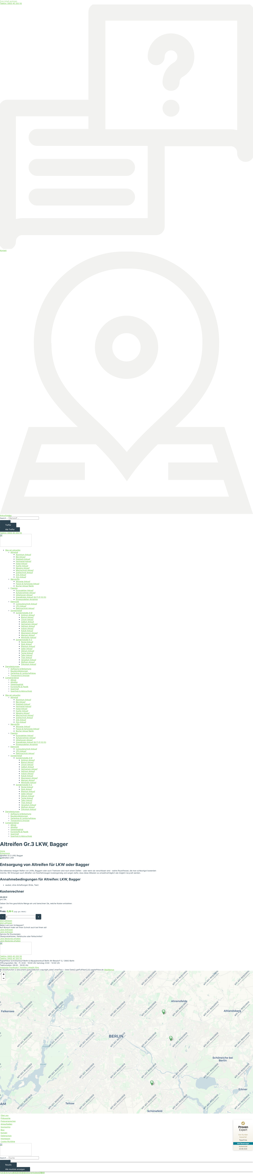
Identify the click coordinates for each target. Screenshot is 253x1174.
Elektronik (15, 601)
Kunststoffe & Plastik (19, 686)
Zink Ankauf (21, 575)
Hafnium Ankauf (28, 626)
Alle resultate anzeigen (15, 1169)
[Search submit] (5, 521)
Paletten (14, 588)
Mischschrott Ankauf (24, 570)
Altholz (13, 680)
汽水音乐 (3, 1172)
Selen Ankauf (26, 648)
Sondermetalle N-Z (24, 639)
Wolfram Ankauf (28, 662)
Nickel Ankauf (27, 642)
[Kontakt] (126, 248)
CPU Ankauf (21, 606)
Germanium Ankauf (29, 624)
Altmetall (14, 552)
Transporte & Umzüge (20, 675)
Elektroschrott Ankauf (25, 608)
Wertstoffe (15, 579)
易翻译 (42, 1172)
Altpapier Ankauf (23, 581)
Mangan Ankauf (28, 635)
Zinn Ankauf (21, 577)
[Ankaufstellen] (126, 513)
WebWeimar (109, 970)
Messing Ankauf (23, 568)
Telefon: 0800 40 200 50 (11, 3)
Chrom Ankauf (27, 619)
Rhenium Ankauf (28, 646)
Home (2, 851)
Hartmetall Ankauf (23, 561)
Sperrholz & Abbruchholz (21, 691)
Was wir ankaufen (12, 550)
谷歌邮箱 (22, 1172)
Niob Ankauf (26, 644)
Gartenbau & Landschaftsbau (23, 673)
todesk (36, 1172)
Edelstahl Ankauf (23, 559)
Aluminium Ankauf (23, 554)
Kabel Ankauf (21, 563)
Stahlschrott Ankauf (24, 572)
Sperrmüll (15, 689)
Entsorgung (5, 853)
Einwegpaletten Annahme (27, 599)
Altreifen (14, 682)
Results (8, 1165)
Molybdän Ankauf (28, 637)
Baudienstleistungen (19, 671)
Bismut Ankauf (27, 617)
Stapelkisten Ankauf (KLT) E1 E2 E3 (31, 597)
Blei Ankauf (20, 557)
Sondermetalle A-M (24, 613)
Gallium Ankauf (27, 622)
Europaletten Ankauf (24, 590)
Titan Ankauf (26, 657)
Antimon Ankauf (28, 615)
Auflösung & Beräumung (21, 669)
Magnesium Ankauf (29, 633)
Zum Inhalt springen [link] (8, 1)
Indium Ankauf (27, 628)
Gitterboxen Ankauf (24, 595)
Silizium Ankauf (27, 651)
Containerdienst (12, 678)
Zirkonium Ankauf (28, 664)
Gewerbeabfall (17, 684)
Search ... (4, 518)
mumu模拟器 (12, 1172)
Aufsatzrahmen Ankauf (25, 592)
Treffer (8, 525)
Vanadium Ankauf (28, 660)
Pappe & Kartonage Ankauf (27, 584)
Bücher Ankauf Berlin (25, 586)
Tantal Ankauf (27, 653)
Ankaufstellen (6, 515)
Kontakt (3, 250)
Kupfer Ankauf (22, 566)
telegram (29, 1172)
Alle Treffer (10, 529)
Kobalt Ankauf (27, 631)
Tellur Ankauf (26, 655)
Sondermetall (16, 610)
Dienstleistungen (12, 666)
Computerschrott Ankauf (26, 604)
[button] (151, 1083)
